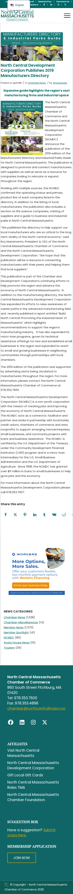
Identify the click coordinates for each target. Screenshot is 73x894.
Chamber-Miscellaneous (21, 622)
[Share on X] (15, 515)
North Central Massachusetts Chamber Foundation (33, 797)
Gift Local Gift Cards (25, 775)
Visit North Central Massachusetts (23, 753)
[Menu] (65, 12)
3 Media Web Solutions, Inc (6, 885)
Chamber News (37, 82)
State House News (17, 643)
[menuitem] (45, 1)
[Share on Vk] (54, 515)
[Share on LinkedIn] (35, 515)
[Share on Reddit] (64, 515)
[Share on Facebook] (5, 515)
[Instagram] (33, 722)
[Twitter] (44, 722)
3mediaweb (60, 82)
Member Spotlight (16, 632)
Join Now (21, 857)
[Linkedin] (22, 722)
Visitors (33, 4)
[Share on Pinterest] (25, 515)
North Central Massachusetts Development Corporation (33, 765)
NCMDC (9, 637)
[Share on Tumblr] (44, 515)
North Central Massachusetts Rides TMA (33, 785)
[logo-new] (29, 15)
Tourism (9, 648)
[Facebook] (10, 722)
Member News (14, 627)
